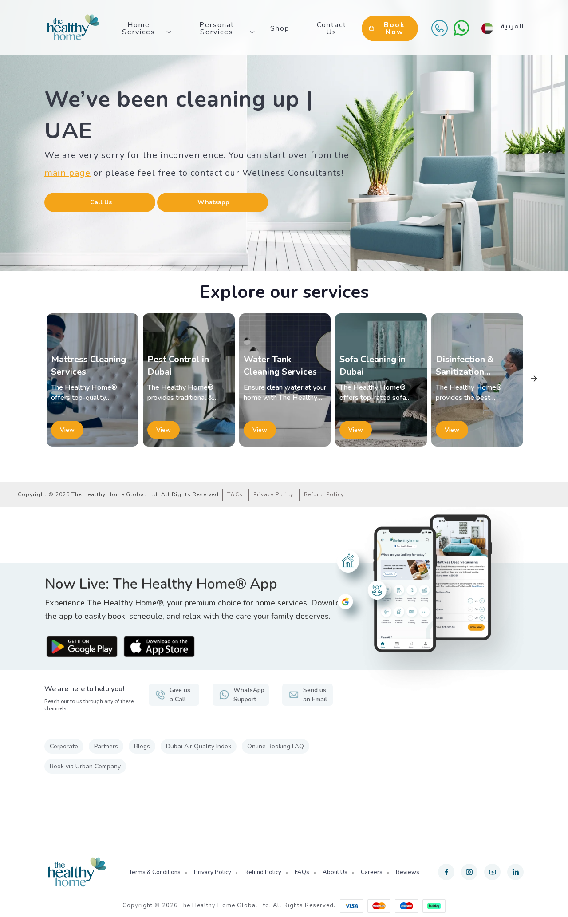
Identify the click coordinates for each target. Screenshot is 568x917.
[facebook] (446, 872)
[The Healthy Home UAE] (73, 27)
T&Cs (235, 494)
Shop (280, 28)
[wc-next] (534, 378)
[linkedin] (515, 872)
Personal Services (216, 28)
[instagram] (469, 872)
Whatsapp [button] (213, 202)
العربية (512, 27)
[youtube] (492, 872)
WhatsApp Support (248, 695)
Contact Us (332, 28)
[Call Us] (439, 28)
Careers (372, 872)
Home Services (138, 28)
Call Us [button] (101, 202)
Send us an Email (315, 695)
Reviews (407, 872)
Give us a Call (180, 695)
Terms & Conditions (155, 872)
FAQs (302, 872)
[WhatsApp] (461, 28)
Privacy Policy (273, 494)
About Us (335, 872)
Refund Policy (324, 494)
